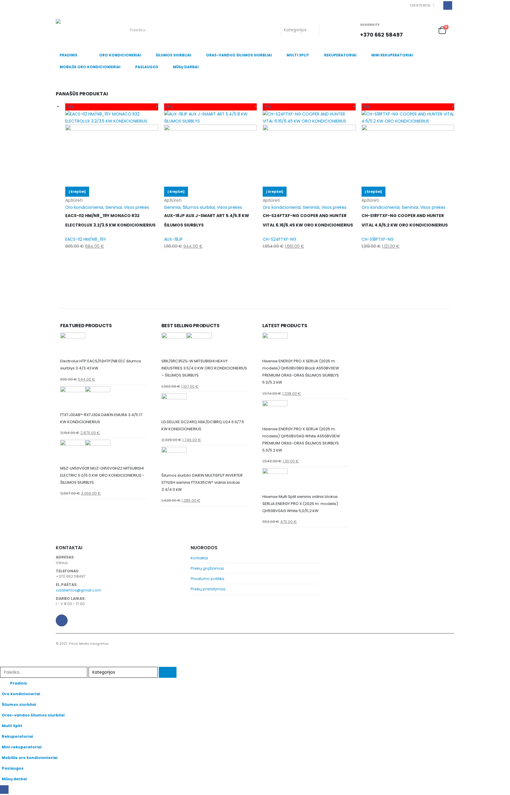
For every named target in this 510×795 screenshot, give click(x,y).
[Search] (328, 30)
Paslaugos (146, 66)
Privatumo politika (207, 578)
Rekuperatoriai (340, 55)
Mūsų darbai (186, 66)
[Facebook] (447, 5)
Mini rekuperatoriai (392, 55)
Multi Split (298, 55)
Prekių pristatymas (208, 589)
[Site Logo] (80, 30)
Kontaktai (199, 558)
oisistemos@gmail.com (78, 590)
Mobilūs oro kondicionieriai (90, 66)
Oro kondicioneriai (120, 55)
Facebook (62, 620)
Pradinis (68, 55)
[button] (3, 663)
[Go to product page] (103, 345)
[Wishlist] (429, 30)
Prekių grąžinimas (207, 568)
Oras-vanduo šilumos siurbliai (239, 55)
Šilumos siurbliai (173, 55)
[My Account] (416, 30)
